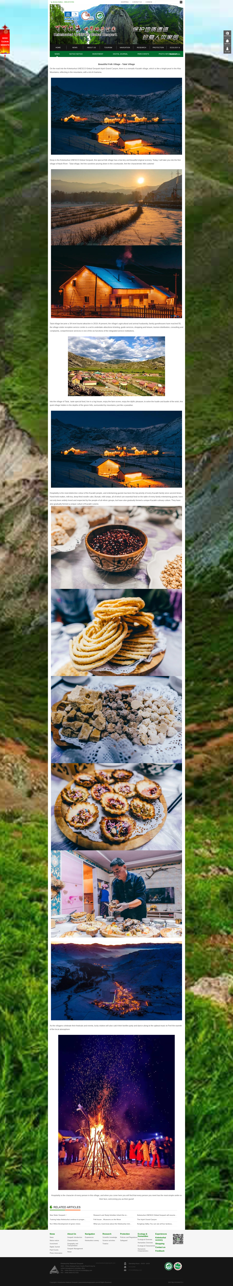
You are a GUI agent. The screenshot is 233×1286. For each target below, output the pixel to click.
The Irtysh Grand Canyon (147, 1219)
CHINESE (149, 2)
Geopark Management (75, 1249)
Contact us (160, 1247)
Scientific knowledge (110, 1237)
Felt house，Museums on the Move (107, 1219)
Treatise (105, 1244)
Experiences (89, 1237)
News (52, 1234)
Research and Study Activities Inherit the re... (110, 1215)
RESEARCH (141, 47)
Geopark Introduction (74, 1237)
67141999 (132, 1267)
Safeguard (123, 1240)
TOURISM (108, 47)
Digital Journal (55, 1247)
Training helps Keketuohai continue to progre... (68, 1219)
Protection (125, 1234)
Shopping (159, 1244)
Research (107, 1234)
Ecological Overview (145, 1239)
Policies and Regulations (128, 1237)
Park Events (54, 1250)
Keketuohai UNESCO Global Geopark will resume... (157, 1215)
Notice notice (54, 1240)
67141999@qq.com (135, 1270)
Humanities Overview (145, 1243)
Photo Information (56, 1253)
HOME (58, 47)
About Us (71, 1234)
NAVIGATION (125, 47)
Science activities (109, 1240)
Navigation (90, 1234)
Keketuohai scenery (92, 1240)
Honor (69, 1252)
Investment (54, 1244)
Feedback (159, 1251)
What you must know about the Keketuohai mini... (112, 1224)
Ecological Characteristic (146, 1246)
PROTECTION (158, 47)
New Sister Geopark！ (58, 1215)
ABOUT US (91, 47)
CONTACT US (137, 2)
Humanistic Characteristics (143, 1250)
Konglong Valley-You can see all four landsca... (155, 1224)
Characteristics (72, 1240)
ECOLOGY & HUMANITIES (175, 51)
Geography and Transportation (72, 1244)
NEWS (74, 47)
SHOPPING (125, 2)
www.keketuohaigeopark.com (105, 1263)
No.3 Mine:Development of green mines (65, 1224)
